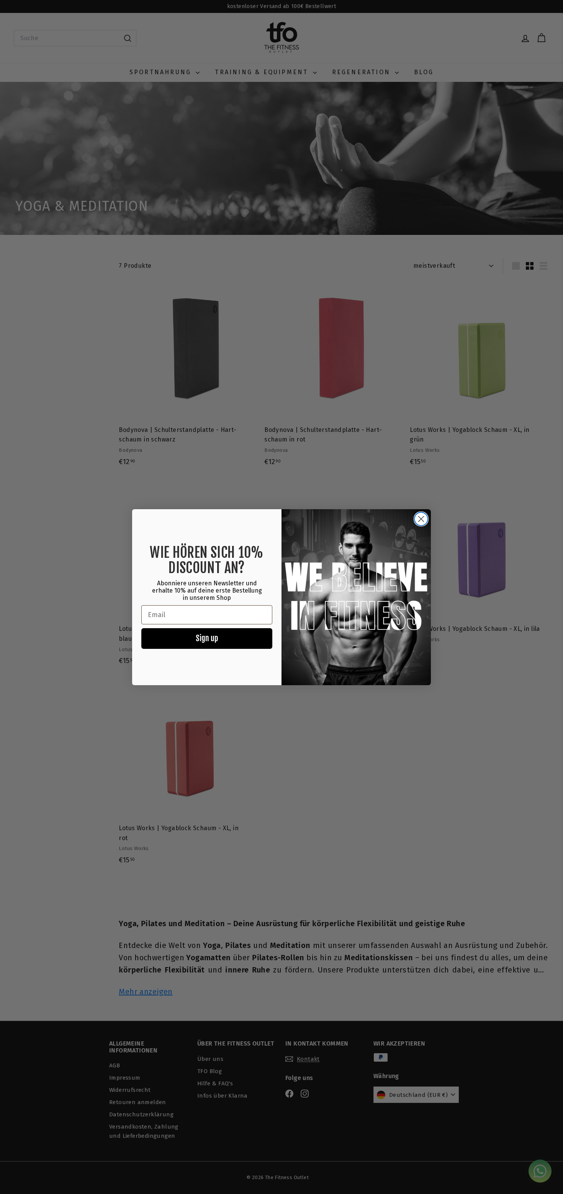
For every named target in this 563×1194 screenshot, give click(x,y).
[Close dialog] (421, 519)
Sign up (207, 638)
